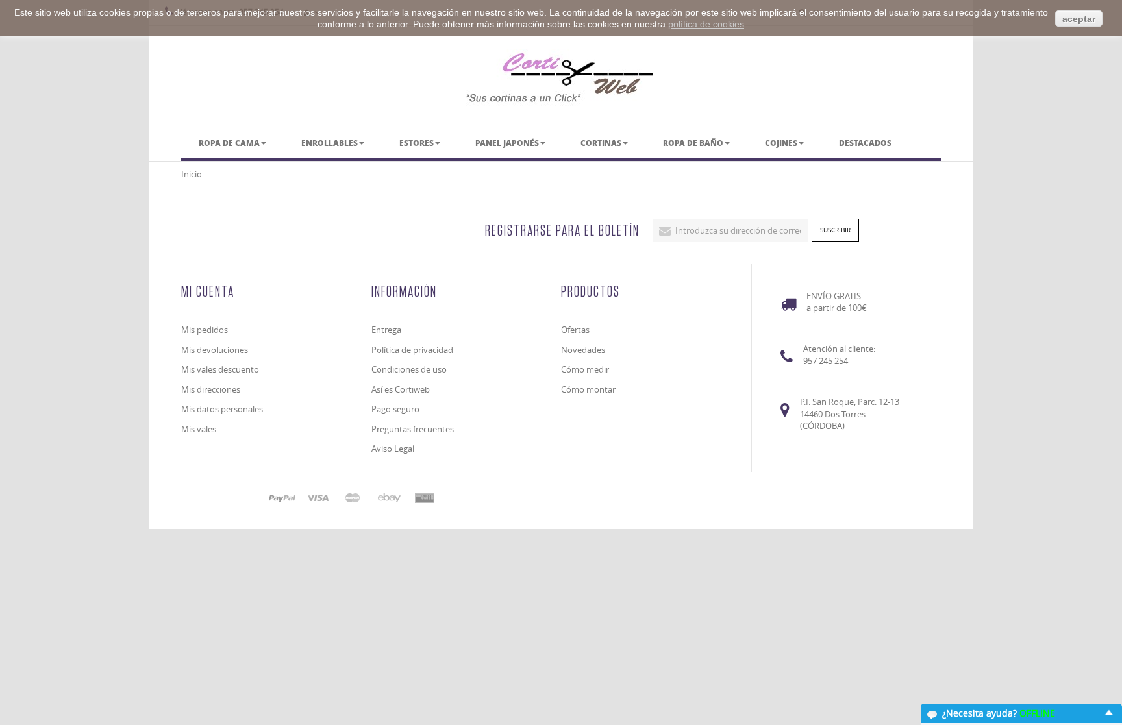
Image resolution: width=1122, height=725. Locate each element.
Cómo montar (588, 389)
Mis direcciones (210, 389)
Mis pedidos (204, 330)
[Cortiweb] (561, 77)
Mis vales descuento (220, 369)
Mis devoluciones (214, 350)
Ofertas (575, 330)
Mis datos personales (222, 409)
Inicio (191, 174)
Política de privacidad (412, 350)
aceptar (1078, 19)
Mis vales (198, 429)
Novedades (583, 350)
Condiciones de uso (409, 369)
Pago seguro (395, 409)
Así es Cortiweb (400, 389)
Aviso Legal (392, 448)
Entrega (386, 330)
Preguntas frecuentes (412, 429)
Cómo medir (585, 369)
